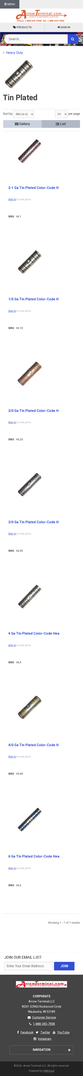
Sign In (65, 27)
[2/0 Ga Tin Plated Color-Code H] (29, 374)
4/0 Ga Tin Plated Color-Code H (33, 745)
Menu (11, 4)
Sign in (12, 199)
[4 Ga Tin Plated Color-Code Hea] (29, 596)
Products (24, 27)
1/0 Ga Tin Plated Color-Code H (33, 299)
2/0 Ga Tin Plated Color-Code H (33, 410)
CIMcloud (48, 1071)
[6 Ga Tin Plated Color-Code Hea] (29, 819)
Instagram (44, 1039)
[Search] (73, 39)
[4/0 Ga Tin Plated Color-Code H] (29, 707)
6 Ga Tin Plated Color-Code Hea (33, 856)
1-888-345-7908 (44, 1024)
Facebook (27, 1032)
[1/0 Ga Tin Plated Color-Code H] (29, 262)
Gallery (24, 124)
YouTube (63, 1032)
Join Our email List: (23, 957)
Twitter (45, 1032)
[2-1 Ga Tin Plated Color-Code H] (29, 151)
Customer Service (44, 1017)
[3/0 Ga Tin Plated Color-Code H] (29, 484)
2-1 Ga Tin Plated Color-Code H (33, 188)
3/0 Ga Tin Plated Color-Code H (33, 522)
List (62, 124)
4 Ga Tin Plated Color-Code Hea (33, 633)
